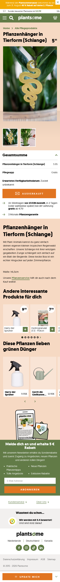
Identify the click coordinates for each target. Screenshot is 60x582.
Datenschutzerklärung (14, 559)
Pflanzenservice (21, 278)
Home (6, 28)
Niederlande (14, 540)
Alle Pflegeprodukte (26, 28)
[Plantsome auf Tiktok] (34, 548)
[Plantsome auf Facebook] (19, 548)
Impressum (32, 559)
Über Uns (41, 501)
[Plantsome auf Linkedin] (41, 548)
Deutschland (32, 540)
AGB (43, 559)
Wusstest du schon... (30, 513)
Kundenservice (16, 501)
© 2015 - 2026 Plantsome (15, 566)
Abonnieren (30, 489)
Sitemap (51, 559)
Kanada (48, 540)
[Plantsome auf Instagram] (26, 548)
